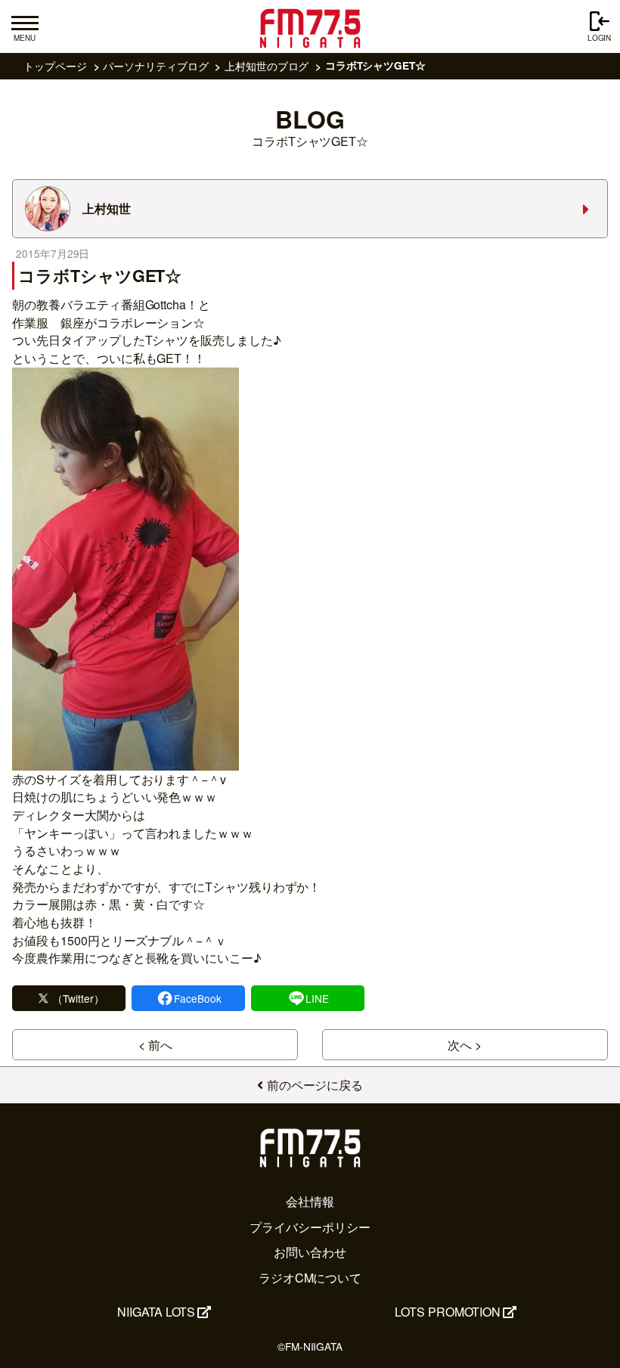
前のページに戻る (315, 1084)
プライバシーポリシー (310, 1227)
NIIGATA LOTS (156, 1311)
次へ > (465, 1044)
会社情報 (310, 1201)
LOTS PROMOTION (448, 1311)
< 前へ (155, 1044)
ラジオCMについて (310, 1277)
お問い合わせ (310, 1252)
